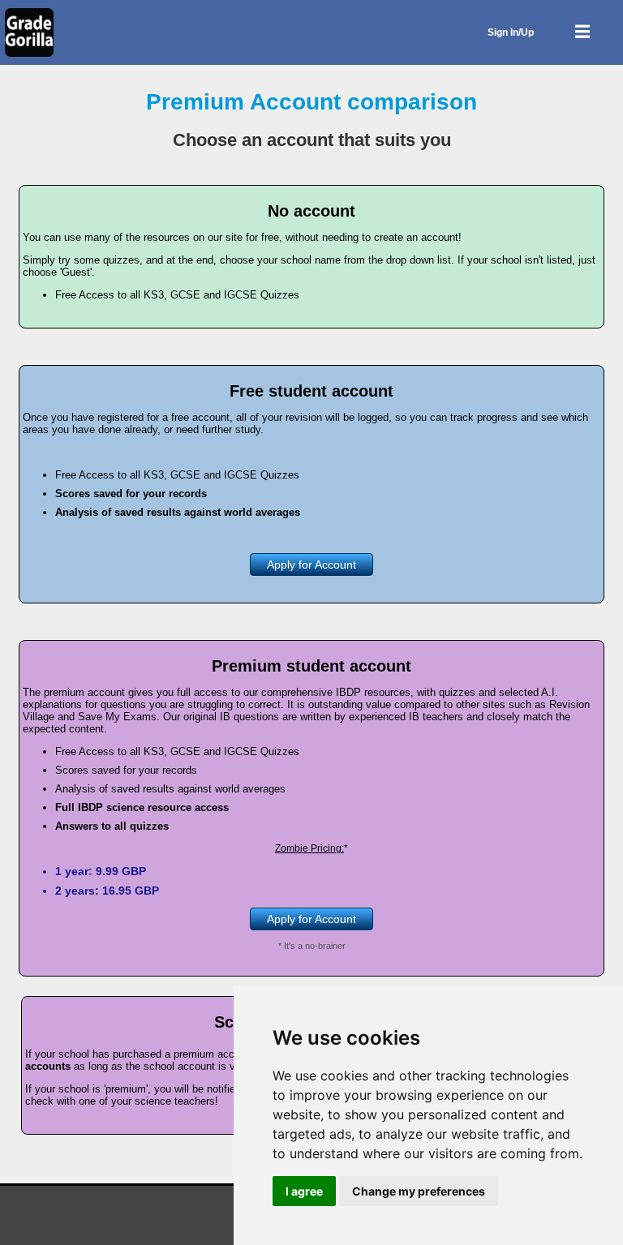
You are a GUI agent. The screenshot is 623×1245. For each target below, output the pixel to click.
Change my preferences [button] (418, 1191)
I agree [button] (304, 1191)
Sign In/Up (511, 32)
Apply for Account (311, 564)
